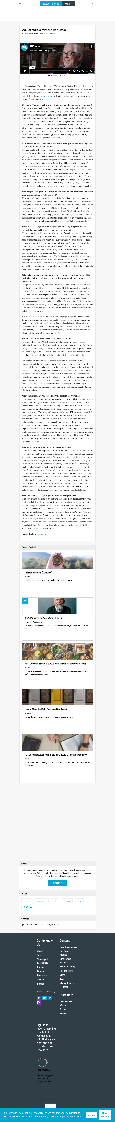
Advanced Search (44, 991)
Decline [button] (91, 1115)
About (40, 951)
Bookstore (42, 975)
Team (39, 955)
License (40, 971)
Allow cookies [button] (105, 1115)
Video (62, 975)
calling (26, 901)
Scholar (63, 1013)
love (79, 901)
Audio (62, 979)
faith (55, 901)
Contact (40, 979)
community (41, 901)
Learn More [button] (76, 1116)
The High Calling (67, 966)
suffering (28, 907)
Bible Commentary (68, 947)
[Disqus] (57, 823)
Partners (41, 967)
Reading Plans (66, 970)
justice (67, 901)
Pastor (63, 1009)
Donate (57, 883)
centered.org (48, 96)
